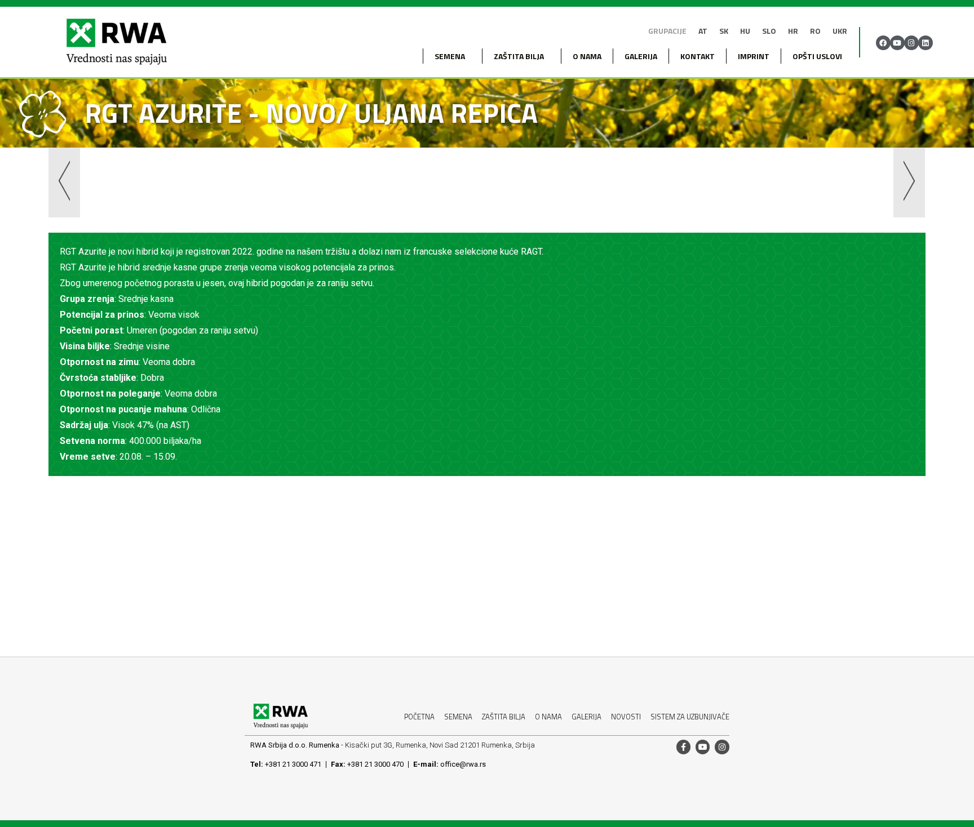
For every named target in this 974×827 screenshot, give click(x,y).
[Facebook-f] (683, 747)
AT (702, 31)
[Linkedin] (925, 42)
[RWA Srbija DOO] (116, 42)
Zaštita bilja (519, 56)
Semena (458, 716)
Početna (419, 716)
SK (723, 31)
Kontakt (697, 56)
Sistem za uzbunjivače (689, 716)
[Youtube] (897, 42)
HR (793, 31)
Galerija (641, 56)
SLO (769, 31)
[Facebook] (883, 42)
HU (745, 31)
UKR (840, 31)
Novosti (626, 716)
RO (815, 31)
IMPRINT (753, 56)
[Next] (706, 184)
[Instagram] (911, 42)
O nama (587, 56)
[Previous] (267, 184)
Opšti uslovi (817, 56)
